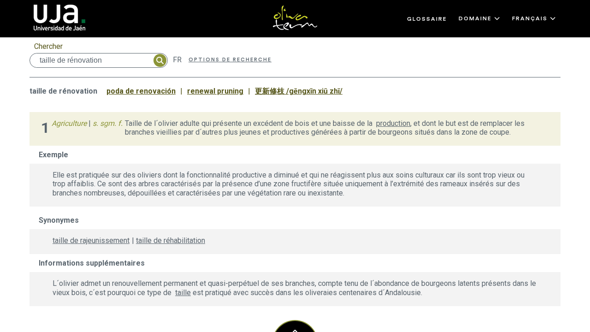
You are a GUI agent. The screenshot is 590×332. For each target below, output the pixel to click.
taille (183, 292)
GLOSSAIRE (427, 19)
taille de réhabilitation (170, 240)
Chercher (48, 46)
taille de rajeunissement (91, 240)
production (393, 123)
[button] (480, 18)
